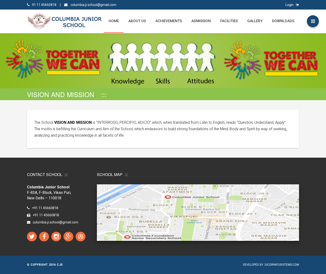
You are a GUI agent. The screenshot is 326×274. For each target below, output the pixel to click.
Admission (201, 21)
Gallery (255, 21)
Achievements (168, 21)
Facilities (229, 21)
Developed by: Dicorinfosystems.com (271, 264)
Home (114, 21)
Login (289, 5)
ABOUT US (137, 21)
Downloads (283, 21)
